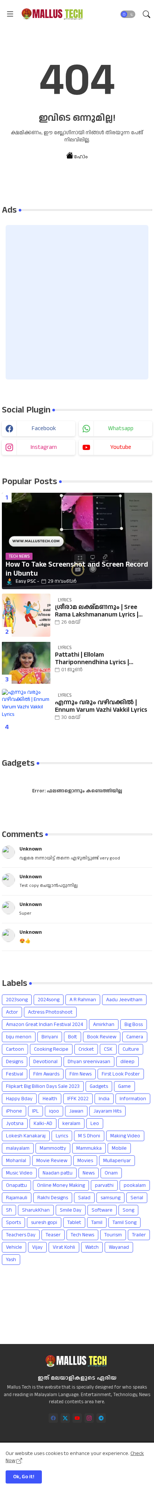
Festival (14, 1074)
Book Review (101, 1037)
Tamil (96, 1222)
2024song (48, 1000)
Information (133, 1098)
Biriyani (49, 1037)
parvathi (104, 1185)
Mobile (119, 1148)
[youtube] (77, 1418)
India (104, 1098)
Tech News (82, 1235)
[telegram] (101, 1418)
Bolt (72, 1037)
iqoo (54, 1111)
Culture (131, 1049)
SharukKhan (36, 1210)
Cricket (86, 1049)
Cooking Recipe (51, 1049)
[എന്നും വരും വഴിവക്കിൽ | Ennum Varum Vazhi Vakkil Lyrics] (26, 710)
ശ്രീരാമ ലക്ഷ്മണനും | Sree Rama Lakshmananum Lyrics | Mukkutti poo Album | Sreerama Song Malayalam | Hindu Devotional (100, 611)
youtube (120, 447)
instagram (44, 447)
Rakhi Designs (52, 1198)
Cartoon (15, 1049)
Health (50, 1098)
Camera (134, 1037)
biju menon (18, 1037)
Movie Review (51, 1160)
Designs (14, 1061)
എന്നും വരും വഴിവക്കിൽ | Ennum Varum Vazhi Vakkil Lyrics (101, 706)
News (89, 1173)
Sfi (9, 1210)
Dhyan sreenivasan (89, 1061)
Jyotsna (15, 1123)
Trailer (139, 1235)
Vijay (37, 1247)
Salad (84, 1198)
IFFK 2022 (78, 1098)
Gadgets (99, 1086)
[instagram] (89, 1418)
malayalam (18, 1148)
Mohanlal (16, 1160)
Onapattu (16, 1185)
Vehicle (14, 1247)
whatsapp (120, 428)
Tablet (74, 1222)
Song (128, 1210)
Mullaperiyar (117, 1160)
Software (102, 1210)
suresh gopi (44, 1222)
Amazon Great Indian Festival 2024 (44, 1024)
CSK (108, 1049)
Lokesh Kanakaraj (26, 1136)
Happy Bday (19, 1098)
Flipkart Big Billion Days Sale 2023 (43, 1086)
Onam (111, 1173)
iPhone (14, 1111)
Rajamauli (16, 1198)
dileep (127, 1061)
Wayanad (119, 1247)
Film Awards (46, 1074)
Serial (136, 1198)
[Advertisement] (77, 302)
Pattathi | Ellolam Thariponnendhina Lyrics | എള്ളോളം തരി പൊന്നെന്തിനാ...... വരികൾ (95, 658)
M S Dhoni (89, 1136)
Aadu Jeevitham (124, 1000)
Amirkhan (103, 1024)
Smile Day (70, 1210)
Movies (85, 1160)
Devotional (45, 1061)
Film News (81, 1074)
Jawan (76, 1111)
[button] (127, 14)
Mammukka (89, 1148)
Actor (12, 1012)
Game (124, 1086)
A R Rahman (83, 1000)
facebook (44, 428)
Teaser (53, 1235)
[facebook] (53, 1418)
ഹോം (81, 156)
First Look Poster (121, 1074)
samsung (110, 1198)
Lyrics (62, 1136)
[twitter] (65, 1418)
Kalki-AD (43, 1123)
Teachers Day (21, 1235)
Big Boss (133, 1024)
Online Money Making (61, 1185)
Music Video (19, 1173)
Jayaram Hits (107, 1111)
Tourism (113, 1235)
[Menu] (10, 14)
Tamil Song (124, 1222)
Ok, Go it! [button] (23, 1476)
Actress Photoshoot (50, 1012)
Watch (92, 1247)
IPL (35, 1111)
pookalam (135, 1185)
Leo (94, 1123)
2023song (17, 1000)
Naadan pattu (58, 1173)
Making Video (125, 1136)
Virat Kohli (64, 1247)
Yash (11, 1259)
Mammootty (53, 1148)
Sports (13, 1222)
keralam (71, 1123)
